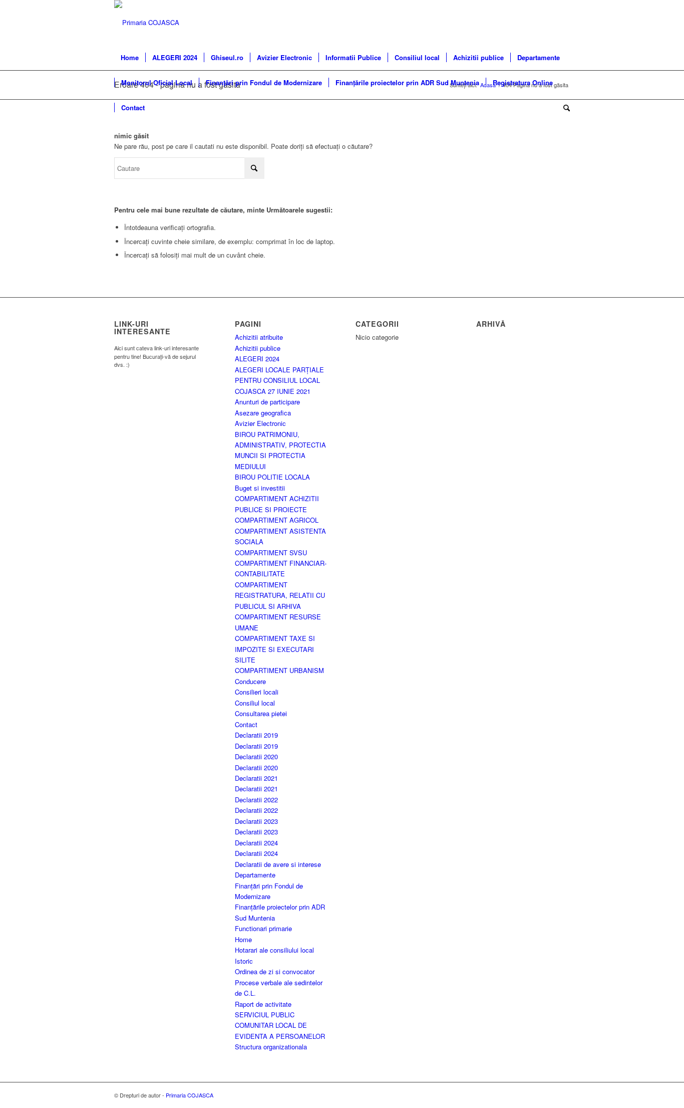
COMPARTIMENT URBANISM (279, 670)
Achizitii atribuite (259, 337)
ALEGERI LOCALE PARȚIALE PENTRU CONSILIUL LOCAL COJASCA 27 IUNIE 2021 (279, 380)
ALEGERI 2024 (257, 358)
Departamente (255, 874)
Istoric (244, 961)
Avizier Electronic (260, 423)
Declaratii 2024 (256, 842)
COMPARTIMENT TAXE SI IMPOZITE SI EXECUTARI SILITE (275, 648)
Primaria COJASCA (189, 1095)
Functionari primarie (263, 928)
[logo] (146, 22)
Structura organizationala (271, 1046)
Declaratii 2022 (256, 799)
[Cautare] (563, 107)
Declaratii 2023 (256, 821)
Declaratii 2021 (256, 778)
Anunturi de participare (267, 401)
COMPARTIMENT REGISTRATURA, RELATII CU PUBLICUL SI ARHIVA (280, 595)
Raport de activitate (263, 1004)
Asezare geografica (263, 412)
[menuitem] (129, 57)
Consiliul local (255, 703)
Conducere (250, 681)
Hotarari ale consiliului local (274, 950)
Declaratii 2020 (256, 756)
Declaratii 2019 (256, 735)
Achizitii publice (257, 348)
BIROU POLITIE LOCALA (272, 477)
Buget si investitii (260, 488)
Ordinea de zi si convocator (274, 971)
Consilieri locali (256, 692)
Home (243, 939)
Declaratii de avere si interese (278, 864)
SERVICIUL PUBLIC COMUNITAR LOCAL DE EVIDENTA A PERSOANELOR (280, 1025)
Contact (246, 724)
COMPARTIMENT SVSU (271, 552)
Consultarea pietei (261, 713)
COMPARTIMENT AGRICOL (276, 520)
